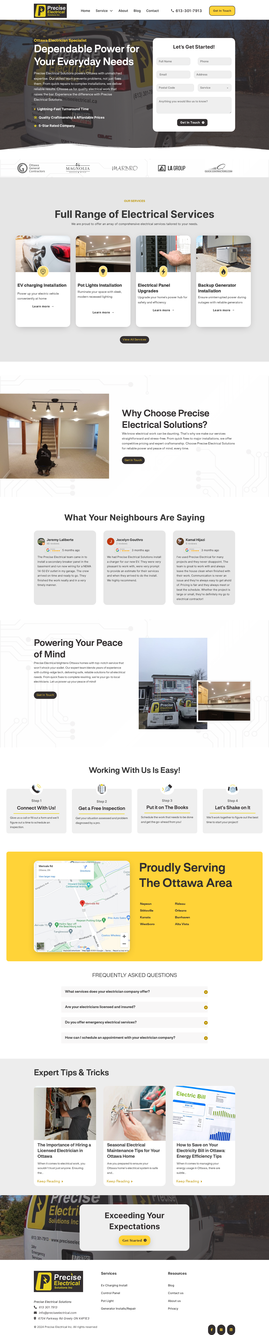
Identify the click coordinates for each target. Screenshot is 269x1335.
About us (174, 1301)
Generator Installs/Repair (118, 1308)
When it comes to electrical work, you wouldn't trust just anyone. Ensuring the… (61, 1168)
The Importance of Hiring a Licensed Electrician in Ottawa (64, 1151)
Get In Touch (222, 10)
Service (102, 11)
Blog (137, 11)
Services (109, 1273)
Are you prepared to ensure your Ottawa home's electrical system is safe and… (132, 1168)
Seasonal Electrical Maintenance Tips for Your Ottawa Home (133, 1151)
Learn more (41, 306)
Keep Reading (48, 1181)
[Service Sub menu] (111, 10)
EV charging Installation (41, 286)
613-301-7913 (189, 11)
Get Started (132, 1240)
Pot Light (107, 1301)
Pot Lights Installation (100, 286)
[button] (134, 991)
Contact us (176, 1293)
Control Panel (110, 1293)
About (123, 11)
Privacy (173, 1308)
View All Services (134, 339)
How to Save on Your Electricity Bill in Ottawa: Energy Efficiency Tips (201, 1151)
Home (85, 11)
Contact (152, 11)
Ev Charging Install (114, 1285)
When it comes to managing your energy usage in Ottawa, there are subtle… (198, 1168)
